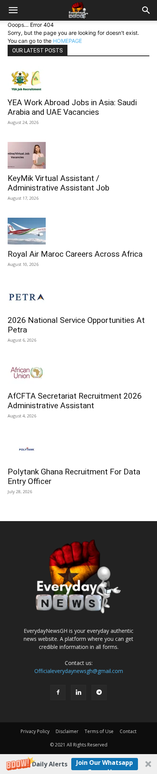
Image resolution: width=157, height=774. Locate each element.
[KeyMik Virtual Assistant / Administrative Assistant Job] (78, 155)
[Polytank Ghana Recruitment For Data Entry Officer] (78, 448)
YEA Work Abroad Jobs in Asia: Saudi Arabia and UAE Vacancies (72, 107)
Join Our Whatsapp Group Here (104, 764)
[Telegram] (99, 692)
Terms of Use (99, 731)
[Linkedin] (78, 692)
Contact (128, 731)
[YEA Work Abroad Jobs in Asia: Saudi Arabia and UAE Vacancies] (78, 79)
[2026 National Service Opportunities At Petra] (78, 297)
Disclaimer (67, 731)
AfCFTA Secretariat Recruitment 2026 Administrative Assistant (75, 400)
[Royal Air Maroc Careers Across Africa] (78, 231)
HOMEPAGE (67, 40)
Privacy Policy (35, 731)
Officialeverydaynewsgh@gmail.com (78, 671)
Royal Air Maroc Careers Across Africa (75, 254)
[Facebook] (58, 692)
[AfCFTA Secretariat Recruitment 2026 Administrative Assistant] (78, 373)
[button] (78, 764)
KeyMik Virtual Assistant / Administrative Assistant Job (58, 183)
